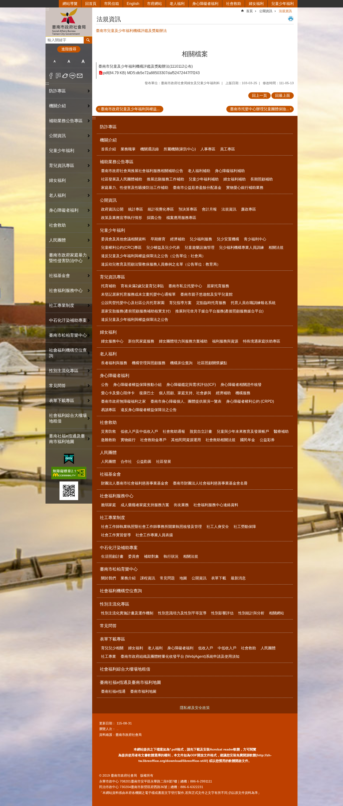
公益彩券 (267, 440)
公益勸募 (143, 462)
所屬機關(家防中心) (180, 149)
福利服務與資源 (225, 341)
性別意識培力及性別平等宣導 (182, 613)
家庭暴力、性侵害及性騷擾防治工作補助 (134, 188)
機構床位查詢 (181, 363)
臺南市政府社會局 (69, 22)
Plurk (58, 76)
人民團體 (57, 240)
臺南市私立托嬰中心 (185, 286)
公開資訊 (57, 135)
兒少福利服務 (201, 239)
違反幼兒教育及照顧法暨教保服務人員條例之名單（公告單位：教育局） (160, 264)
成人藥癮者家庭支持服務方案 (145, 505)
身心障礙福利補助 (230, 171)
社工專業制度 (61, 305)
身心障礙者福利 (205, 4)
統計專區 (135, 209)
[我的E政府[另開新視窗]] (69, 459)
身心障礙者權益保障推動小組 (137, 385)
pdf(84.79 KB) (114, 73)
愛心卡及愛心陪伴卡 (118, 393)
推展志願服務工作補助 (165, 179)
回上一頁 (259, 95)
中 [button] (69, 61)
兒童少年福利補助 (204, 179)
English (133, 4)
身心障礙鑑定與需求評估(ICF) (191, 385)
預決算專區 (187, 209)
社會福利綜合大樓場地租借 (68, 418)
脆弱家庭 (108, 505)
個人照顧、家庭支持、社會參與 (185, 393)
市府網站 (154, 4)
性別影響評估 (222, 613)
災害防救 (108, 431)
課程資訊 (147, 578)
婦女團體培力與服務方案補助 (183, 341)
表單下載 (218, 578)
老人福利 (177, 4)
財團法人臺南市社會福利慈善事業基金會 (134, 483)
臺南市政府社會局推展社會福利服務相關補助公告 (142, 171)
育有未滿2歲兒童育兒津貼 (142, 286)
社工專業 (108, 656)
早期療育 (157, 239)
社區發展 (163, 462)
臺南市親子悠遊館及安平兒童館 (206, 294)
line (72, 76)
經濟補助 (177, 239)
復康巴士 (146, 393)
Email (79, 76)
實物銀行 (128, 440)
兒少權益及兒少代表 (163, 247)
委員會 (133, 556)
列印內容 (291, 19)
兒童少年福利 (282, 4)
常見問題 (167, 578)
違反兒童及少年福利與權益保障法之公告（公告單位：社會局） (153, 256)
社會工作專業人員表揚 (154, 535)
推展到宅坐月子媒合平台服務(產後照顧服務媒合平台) (219, 311)
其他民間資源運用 (186, 440)
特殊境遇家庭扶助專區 (261, 341)
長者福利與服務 (114, 363)
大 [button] (83, 61)
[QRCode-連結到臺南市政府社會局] (69, 490)
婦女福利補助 (234, 179)
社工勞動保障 (245, 527)
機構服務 (242, 393)
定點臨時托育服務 (211, 303)
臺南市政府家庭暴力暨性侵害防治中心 (68, 258)
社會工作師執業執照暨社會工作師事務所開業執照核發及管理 (151, 527)
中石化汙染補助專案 (68, 320)
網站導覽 (70, 4)
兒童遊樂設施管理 (199, 247)
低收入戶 (205, 648)
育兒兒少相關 (112, 648)
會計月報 (209, 209)
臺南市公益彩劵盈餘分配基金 (197, 188)
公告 (104, 385)
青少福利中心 (255, 239)
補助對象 (151, 556)
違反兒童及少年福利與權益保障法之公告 (134, 320)
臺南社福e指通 (113, 691)
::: (47, 9)
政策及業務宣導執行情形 (121, 218)
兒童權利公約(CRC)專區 (121, 247)
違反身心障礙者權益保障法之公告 (149, 410)
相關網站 (276, 613)
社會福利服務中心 (66, 290)
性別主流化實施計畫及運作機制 (127, 613)
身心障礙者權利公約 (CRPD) (250, 401)
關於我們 (108, 578)
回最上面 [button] (282, 95)
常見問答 (57, 385)
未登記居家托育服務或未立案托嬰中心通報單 (138, 294)
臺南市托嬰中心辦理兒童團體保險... (259, 109)
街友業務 (181, 505)
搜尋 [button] (88, 40)
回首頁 (90, 4)
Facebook (51, 76)
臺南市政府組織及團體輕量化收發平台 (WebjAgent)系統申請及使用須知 (180, 656)
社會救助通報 (174, 431)
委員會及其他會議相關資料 (123, 239)
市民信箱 (111, 4)
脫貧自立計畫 (201, 431)
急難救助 (108, 440)
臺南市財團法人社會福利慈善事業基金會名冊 (210, 483)
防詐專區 (57, 91)
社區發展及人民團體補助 (121, 179)
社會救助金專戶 (153, 440)
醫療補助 (281, 431)
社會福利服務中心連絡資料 (215, 505)
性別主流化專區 (63, 370)
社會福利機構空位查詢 (68, 353)
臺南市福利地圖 (143, 691)
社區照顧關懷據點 (212, 363)
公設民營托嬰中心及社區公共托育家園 (132, 303)
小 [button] (54, 61)
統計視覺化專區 (161, 209)
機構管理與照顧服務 (148, 363)
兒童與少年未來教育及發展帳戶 (243, 431)
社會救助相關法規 (220, 440)
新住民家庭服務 (141, 341)
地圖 (183, 578)
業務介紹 (128, 578)
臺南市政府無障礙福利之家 (123, 401)
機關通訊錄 (149, 149)
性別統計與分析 (251, 613)
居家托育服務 (218, 286)
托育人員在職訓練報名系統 (253, 303)
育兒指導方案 (180, 303)
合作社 (126, 462)
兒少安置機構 (228, 239)
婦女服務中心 (112, 341)
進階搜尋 (68, 49)
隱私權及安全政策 (195, 708)
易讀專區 (108, 410)
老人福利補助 (199, 171)
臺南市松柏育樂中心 (68, 335)
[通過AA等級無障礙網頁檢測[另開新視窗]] (68, 473)
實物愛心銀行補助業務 (244, 188)
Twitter (65, 76)
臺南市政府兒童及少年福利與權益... (130, 109)
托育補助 (108, 286)
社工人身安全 (217, 527)
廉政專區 (248, 209)
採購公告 (154, 218)
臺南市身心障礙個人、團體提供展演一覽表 (185, 401)
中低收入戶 (227, 648)
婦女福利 (256, 4)
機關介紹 (57, 106)
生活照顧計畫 (112, 556)
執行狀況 (171, 556)
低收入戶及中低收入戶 (139, 431)
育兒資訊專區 (61, 165)
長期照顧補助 (261, 179)
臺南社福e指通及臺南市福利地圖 (67, 439)
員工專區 (227, 149)
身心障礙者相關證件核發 (241, 385)
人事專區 (207, 149)
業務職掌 (128, 149)
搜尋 (49, 39)
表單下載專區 (61, 400)
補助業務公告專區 (66, 120)
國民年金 (247, 440)
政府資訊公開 (112, 209)
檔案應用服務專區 (181, 218)
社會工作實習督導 (116, 535)
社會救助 (233, 4)
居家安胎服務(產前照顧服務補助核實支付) (136, 311)
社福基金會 (59, 275)
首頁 (249, 11)
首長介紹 (108, 149)
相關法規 (276, 247)
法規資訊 (285, 11)
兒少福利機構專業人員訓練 (241, 247)
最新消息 (238, 578)
